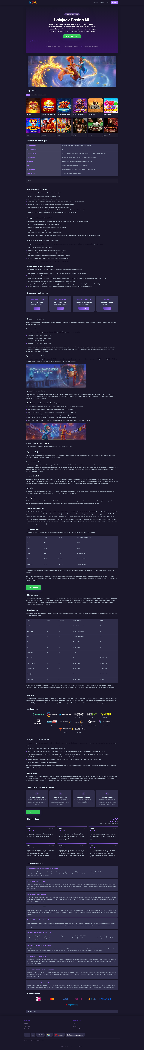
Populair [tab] (34, 94)
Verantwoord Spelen (77, 1028)
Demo (33, 107)
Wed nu (60, 308)
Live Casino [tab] (42, 94)
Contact (75, 1026)
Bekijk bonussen (33, 587)
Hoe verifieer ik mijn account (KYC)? (36, 956)
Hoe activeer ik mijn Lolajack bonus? (37, 881)
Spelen (33, 104)
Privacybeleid (27, 1028)
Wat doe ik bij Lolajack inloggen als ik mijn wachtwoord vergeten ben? (45, 982)
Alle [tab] (28, 94)
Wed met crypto (83, 308)
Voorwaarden (27, 1026)
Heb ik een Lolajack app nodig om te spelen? (39, 945)
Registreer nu (33, 812)
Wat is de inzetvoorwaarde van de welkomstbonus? (40, 969)
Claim (36, 308)
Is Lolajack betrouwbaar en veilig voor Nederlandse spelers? (43, 868)
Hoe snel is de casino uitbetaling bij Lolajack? (39, 932)
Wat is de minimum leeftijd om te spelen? (38, 920)
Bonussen (102, 2)
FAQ (108, 2)
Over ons (95, 2)
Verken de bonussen (72, 36)
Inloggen (114, 2)
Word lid (107, 308)
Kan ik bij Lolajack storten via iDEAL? (36, 894)
